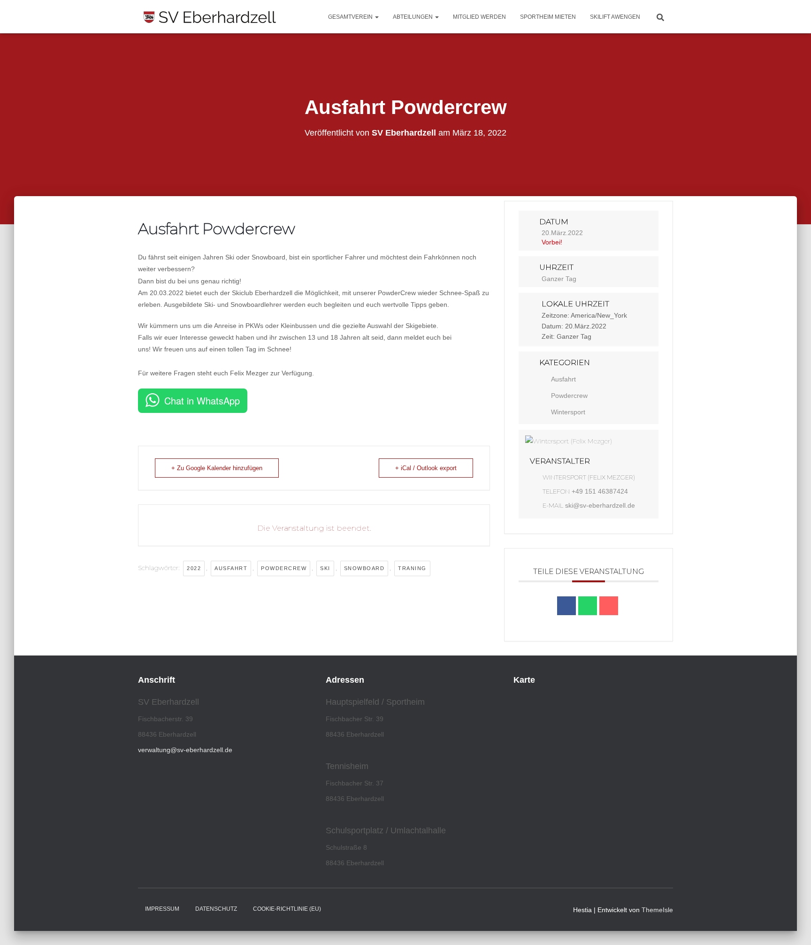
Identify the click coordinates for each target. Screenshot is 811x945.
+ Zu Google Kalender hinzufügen (216, 468)
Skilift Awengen (615, 17)
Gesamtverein (351, 17)
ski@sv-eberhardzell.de (600, 505)
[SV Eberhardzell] (210, 17)
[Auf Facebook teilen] (566, 605)
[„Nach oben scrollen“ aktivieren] (792, 926)
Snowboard (364, 568)
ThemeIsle (657, 910)
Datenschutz (216, 909)
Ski (325, 568)
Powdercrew (283, 568)
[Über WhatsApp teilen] (587, 605)
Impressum (162, 909)
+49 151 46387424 (600, 491)
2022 (194, 568)
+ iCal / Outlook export (426, 468)
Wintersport (568, 412)
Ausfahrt (230, 568)
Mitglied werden (479, 17)
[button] (376, 17)
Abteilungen (413, 17)
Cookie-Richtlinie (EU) (287, 909)
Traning (412, 568)
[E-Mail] (608, 605)
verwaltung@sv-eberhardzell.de (185, 750)
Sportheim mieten (548, 17)
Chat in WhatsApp (202, 400)
